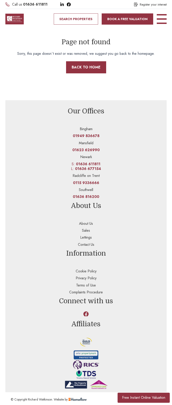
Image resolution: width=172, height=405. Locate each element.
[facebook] (86, 314)
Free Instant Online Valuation (143, 397)
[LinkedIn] (62, 4)
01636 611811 (35, 4)
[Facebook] (69, 4)
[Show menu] (162, 19)
